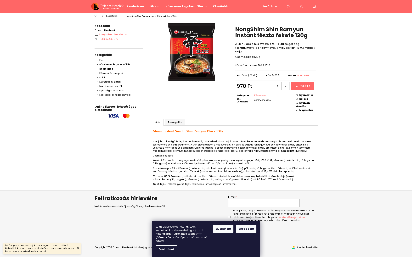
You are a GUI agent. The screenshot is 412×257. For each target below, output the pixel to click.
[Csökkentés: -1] (270, 86)
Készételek (106, 68)
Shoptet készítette (307, 247)
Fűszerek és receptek (111, 73)
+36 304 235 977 (108, 39)
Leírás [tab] (157, 122)
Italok (102, 77)
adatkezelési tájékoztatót (291, 217)
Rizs (101, 60)
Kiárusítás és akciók (110, 82)
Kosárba (305, 86)
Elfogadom (246, 229)
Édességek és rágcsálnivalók (115, 94)
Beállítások (166, 249)
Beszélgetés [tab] (175, 122)
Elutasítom (223, 229)
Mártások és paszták (110, 86)
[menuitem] (135, 6)
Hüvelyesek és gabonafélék (114, 64)
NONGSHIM (303, 75)
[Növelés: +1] (285, 86)
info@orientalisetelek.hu (113, 34)
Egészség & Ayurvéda (111, 90)
